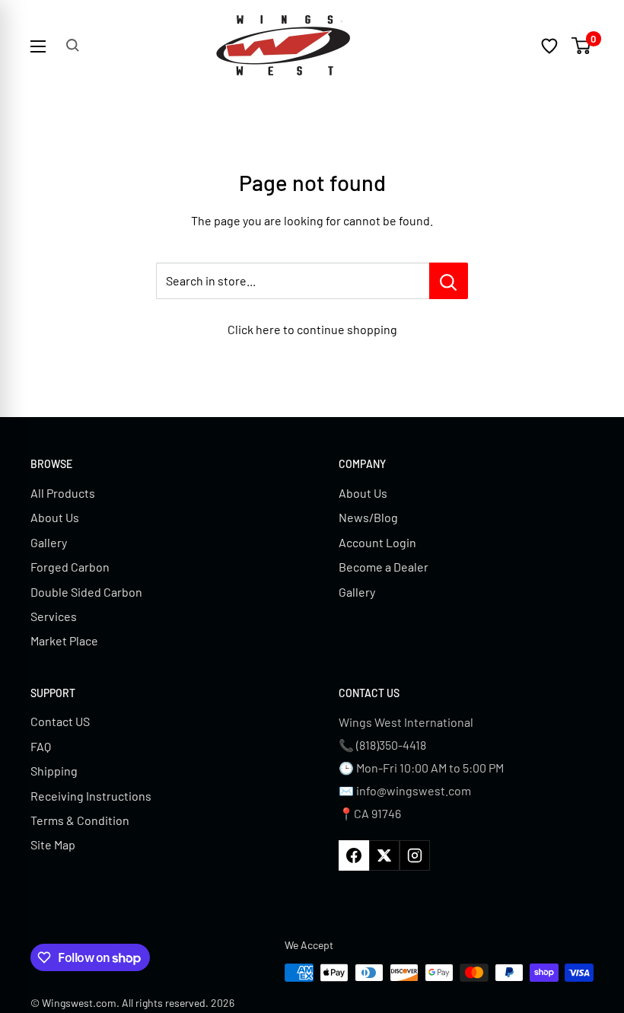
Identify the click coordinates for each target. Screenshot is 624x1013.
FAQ (40, 746)
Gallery (48, 542)
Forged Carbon (70, 566)
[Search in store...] (448, 281)
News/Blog (368, 517)
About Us (54, 517)
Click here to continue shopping (312, 329)
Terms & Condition (79, 820)
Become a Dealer (383, 566)
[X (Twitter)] (384, 855)
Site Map (52, 844)
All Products (62, 493)
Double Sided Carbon (86, 592)
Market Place (64, 640)
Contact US (60, 721)
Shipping (54, 770)
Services (53, 616)
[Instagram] (415, 855)
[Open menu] (38, 46)
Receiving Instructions (90, 795)
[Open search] (73, 45)
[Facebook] (354, 855)
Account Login (377, 542)
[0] (582, 46)
